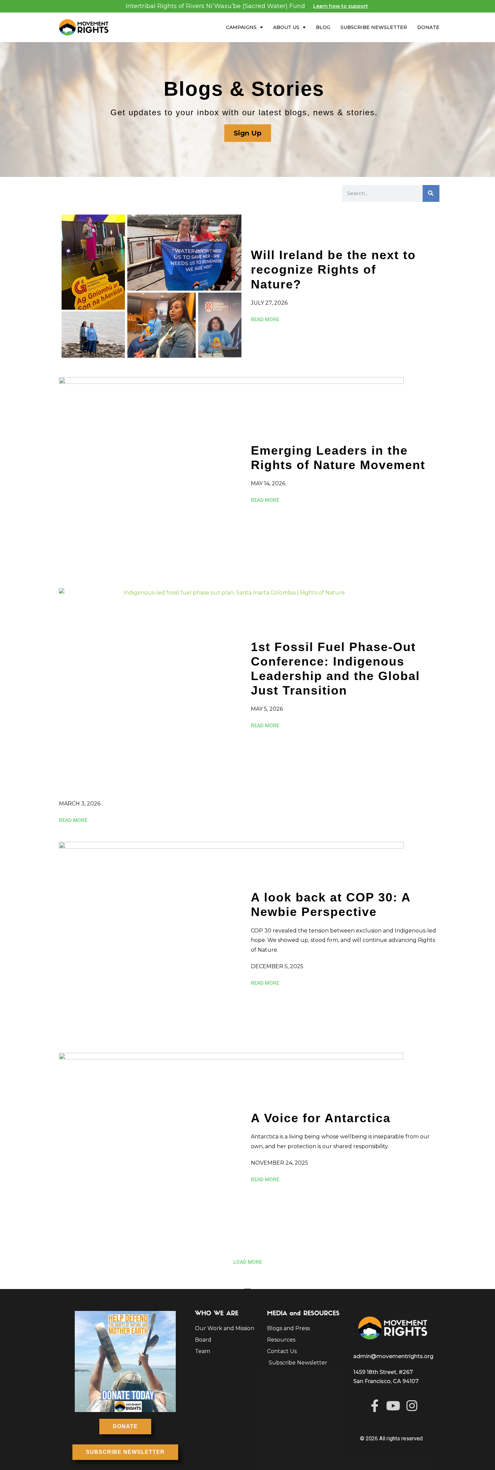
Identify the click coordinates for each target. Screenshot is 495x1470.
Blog (323, 27)
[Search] (431, 193)
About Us (286, 27)
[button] (247, 1262)
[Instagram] (411, 1406)
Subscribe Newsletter (373, 27)
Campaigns (241, 27)
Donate (428, 27)
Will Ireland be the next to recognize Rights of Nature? (333, 269)
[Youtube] (393, 1406)
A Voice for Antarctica (321, 1118)
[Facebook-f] (374, 1406)
